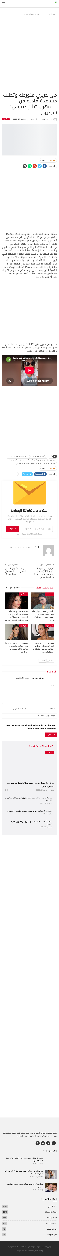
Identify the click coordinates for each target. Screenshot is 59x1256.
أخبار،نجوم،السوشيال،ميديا (21, 456)
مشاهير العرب (51, 1217)
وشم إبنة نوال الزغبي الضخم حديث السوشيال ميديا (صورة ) (15, 571)
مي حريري (53, 460)
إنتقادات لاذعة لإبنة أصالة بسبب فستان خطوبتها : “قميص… (29, 811)
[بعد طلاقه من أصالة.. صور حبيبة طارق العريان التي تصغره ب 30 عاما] (51, 1174)
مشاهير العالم (51, 1223)
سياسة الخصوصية (13, 1246)
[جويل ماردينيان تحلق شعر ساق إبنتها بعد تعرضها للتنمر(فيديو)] (29, 765)
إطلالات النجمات (51, 1212)
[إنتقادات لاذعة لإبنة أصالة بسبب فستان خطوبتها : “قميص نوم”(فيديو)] (51, 1187)
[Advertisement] (29, 60)
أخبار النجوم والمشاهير (38, 456)
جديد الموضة (52, 1234)
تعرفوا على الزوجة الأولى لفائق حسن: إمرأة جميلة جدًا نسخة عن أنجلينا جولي (44, 572)
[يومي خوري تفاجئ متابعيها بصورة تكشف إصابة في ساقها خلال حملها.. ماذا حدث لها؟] (16, 632)
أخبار (49, 456)
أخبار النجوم (6, 119)
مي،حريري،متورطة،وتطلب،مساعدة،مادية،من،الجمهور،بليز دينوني (36, 463)
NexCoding (39, 1250)
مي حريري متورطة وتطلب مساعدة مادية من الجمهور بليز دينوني (27, 460)
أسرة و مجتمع (52, 1229)
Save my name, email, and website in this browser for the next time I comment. (30, 727)
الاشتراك (12, 529)
